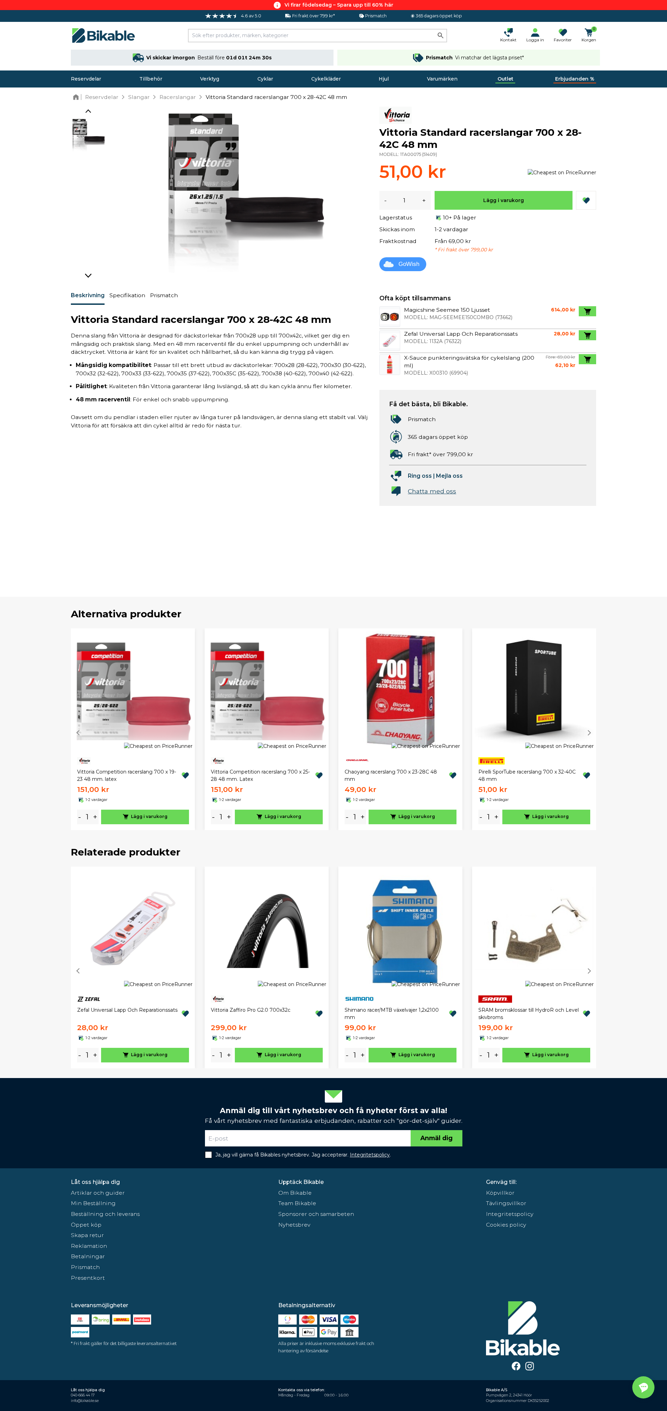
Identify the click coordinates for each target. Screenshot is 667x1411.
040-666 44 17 (82, 1395)
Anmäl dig (436, 1138)
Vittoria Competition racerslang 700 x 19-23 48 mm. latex (126, 775)
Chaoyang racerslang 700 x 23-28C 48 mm (391, 775)
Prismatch (164, 295)
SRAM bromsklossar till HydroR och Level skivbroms (528, 1013)
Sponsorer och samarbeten (316, 1214)
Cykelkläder (326, 79)
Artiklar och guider (98, 1192)
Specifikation (127, 295)
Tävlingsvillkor (506, 1203)
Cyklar (265, 79)
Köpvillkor (500, 1192)
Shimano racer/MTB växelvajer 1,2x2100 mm (392, 1013)
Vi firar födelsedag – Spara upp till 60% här (339, 5)
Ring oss (420, 476)
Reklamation (89, 1246)
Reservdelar (86, 79)
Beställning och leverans (105, 1214)
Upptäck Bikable (301, 1182)
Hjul (384, 79)
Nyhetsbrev (294, 1224)
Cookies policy (506, 1224)
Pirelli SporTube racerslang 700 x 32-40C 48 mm (527, 775)
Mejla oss (449, 476)
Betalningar (88, 1256)
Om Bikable (295, 1192)
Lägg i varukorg (503, 200)
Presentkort (88, 1278)
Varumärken (442, 79)
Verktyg (209, 79)
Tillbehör (150, 79)
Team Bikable (297, 1203)
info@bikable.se (85, 1401)
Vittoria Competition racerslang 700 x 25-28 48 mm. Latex (260, 775)
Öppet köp (86, 1224)
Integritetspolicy (509, 1214)
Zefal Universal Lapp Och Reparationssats (127, 1010)
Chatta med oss (432, 491)
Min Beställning (93, 1203)
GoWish (408, 264)
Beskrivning (88, 295)
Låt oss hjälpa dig (95, 1182)
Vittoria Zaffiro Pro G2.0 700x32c (250, 1010)
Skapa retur (87, 1235)
